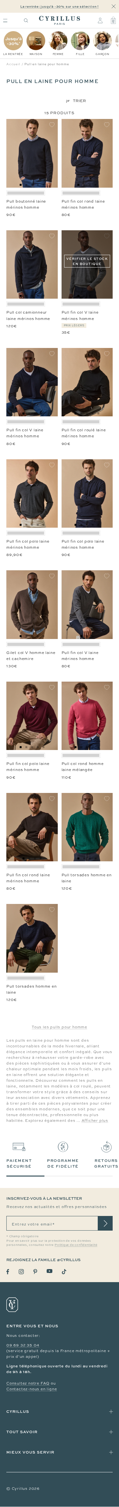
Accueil (13, 64)
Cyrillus (17, 1411)
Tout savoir (21, 1431)
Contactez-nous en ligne (31, 1389)
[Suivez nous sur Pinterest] (35, 1271)
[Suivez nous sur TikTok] (64, 1271)
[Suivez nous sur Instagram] (21, 1271)
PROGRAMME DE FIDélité (63, 1163)
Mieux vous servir (30, 1452)
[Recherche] (26, 20)
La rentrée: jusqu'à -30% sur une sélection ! (59, 6)
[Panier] (113, 20)
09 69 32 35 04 (22, 1345)
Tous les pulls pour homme (59, 1027)
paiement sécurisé (19, 1163)
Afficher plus (95, 1120)
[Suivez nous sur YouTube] (49, 1271)
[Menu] (5, 20)
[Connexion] (100, 20)
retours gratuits (106, 1163)
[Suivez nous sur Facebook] (7, 1271)
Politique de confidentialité (76, 1245)
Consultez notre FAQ (28, 1383)
